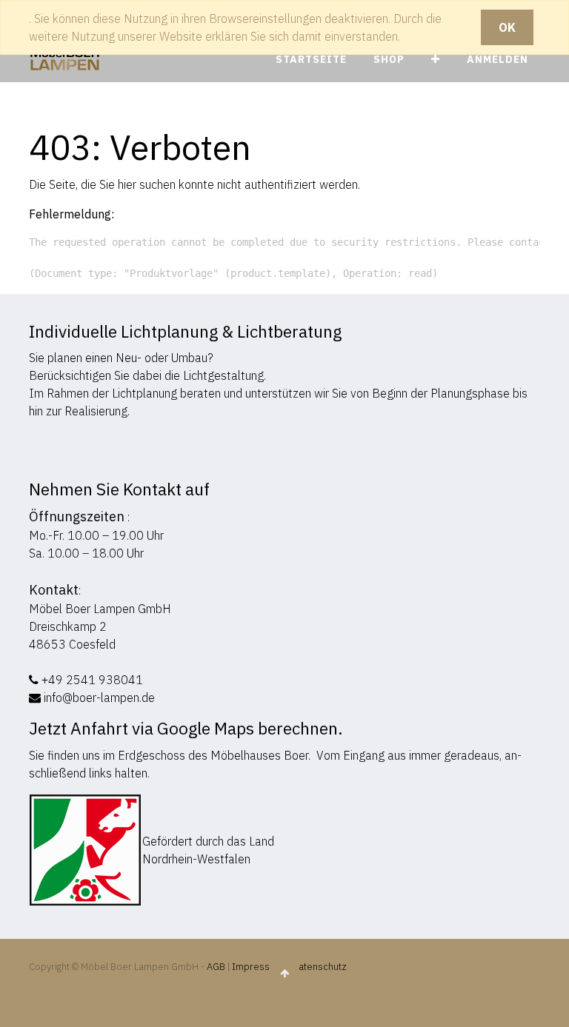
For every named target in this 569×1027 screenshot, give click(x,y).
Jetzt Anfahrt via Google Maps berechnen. (186, 728)
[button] (435, 59)
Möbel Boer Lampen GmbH (100, 608)
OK (507, 27)
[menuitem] (311, 59)
